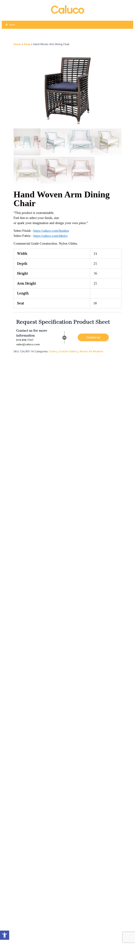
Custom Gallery (68, 351)
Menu (12, 24)
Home (17, 44)
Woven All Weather (91, 351)
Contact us (93, 337)
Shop (27, 44)
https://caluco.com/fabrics (50, 236)
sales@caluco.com (28, 344)
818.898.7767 (24, 340)
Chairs (53, 351)
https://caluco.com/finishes (51, 230)
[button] (4, 935)
